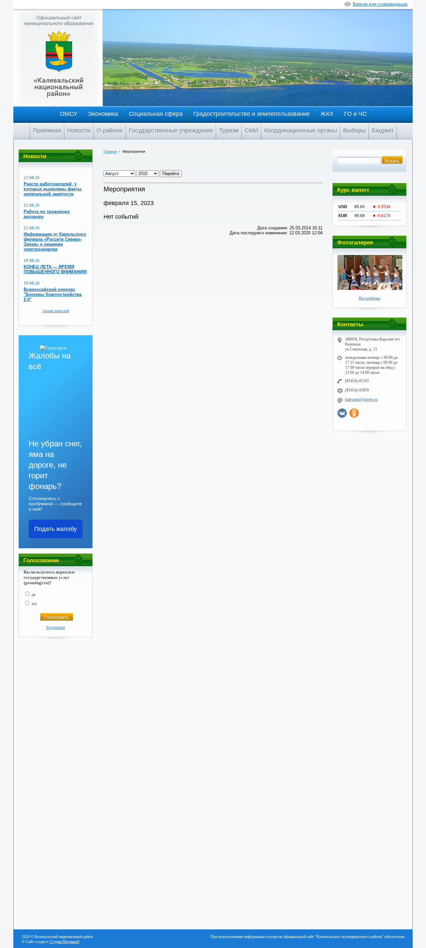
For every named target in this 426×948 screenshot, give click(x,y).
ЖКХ (326, 114)
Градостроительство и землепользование (251, 114)
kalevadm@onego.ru (361, 399)
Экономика (103, 114)
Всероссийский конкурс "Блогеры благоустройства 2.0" (53, 294)
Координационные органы (300, 130)
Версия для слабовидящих (380, 4)
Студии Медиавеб (64, 941)
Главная (110, 151)
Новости (79, 130)
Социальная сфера (156, 114)
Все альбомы (369, 298)
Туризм (229, 130)
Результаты (55, 627)
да (33, 594)
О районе (110, 130)
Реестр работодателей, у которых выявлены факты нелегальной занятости (53, 188)
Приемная (47, 130)
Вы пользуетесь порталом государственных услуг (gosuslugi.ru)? (49, 577)
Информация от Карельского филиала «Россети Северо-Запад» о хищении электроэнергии (55, 242)
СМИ (251, 130)
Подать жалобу (55, 529)
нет (34, 603)
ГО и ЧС (355, 114)
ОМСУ (68, 114)
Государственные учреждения (171, 130)
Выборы (354, 130)
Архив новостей (55, 311)
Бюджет (383, 130)
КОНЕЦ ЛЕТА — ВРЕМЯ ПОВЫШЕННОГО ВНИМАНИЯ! (55, 269)
